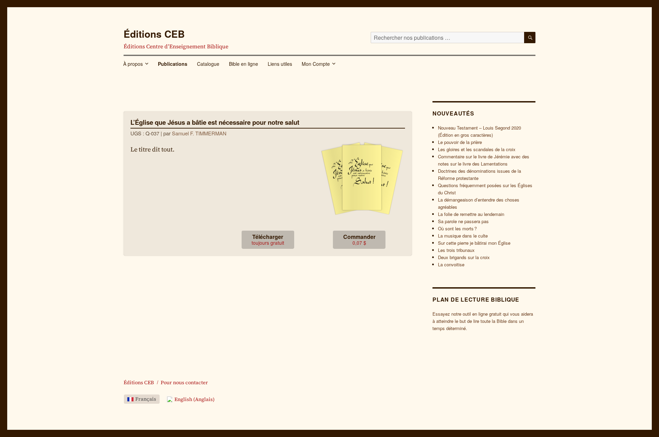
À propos (133, 63)
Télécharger (268, 239)
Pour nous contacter (184, 382)
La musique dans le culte (463, 235)
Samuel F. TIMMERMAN (199, 133)
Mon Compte (316, 63)
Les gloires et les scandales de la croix (477, 149)
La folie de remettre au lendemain (471, 214)
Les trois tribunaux (456, 250)
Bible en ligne (243, 63)
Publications (172, 63)
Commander (359, 239)
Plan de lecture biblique (475, 299)
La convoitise (451, 264)
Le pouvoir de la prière (460, 142)
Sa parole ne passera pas (463, 221)
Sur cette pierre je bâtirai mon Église (474, 243)
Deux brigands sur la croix (464, 257)
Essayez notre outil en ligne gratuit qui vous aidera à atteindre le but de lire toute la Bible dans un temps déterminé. (482, 321)
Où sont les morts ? (457, 228)
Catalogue (208, 63)
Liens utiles (280, 63)
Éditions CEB (154, 34)
